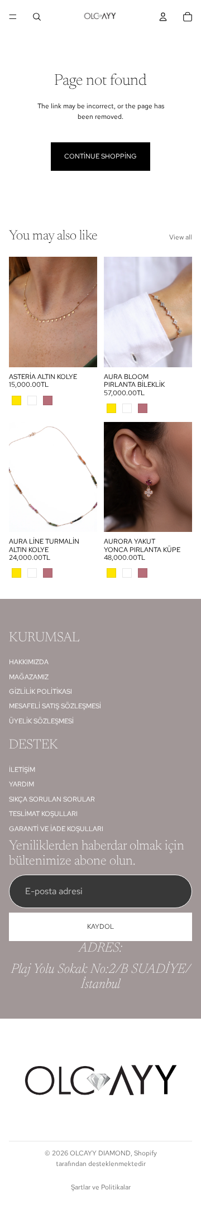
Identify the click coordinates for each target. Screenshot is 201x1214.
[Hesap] (163, 16)
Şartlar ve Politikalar (101, 1187)
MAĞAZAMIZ (29, 677)
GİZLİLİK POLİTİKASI (40, 691)
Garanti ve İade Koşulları (56, 828)
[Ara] (37, 16)
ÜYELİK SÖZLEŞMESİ (41, 721)
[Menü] (13, 17)
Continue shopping (100, 156)
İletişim (22, 769)
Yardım (21, 784)
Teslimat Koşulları (43, 813)
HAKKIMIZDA (29, 662)
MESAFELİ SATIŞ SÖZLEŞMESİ (55, 706)
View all (180, 237)
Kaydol (100, 926)
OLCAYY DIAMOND (100, 1153)
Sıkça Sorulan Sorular (52, 799)
